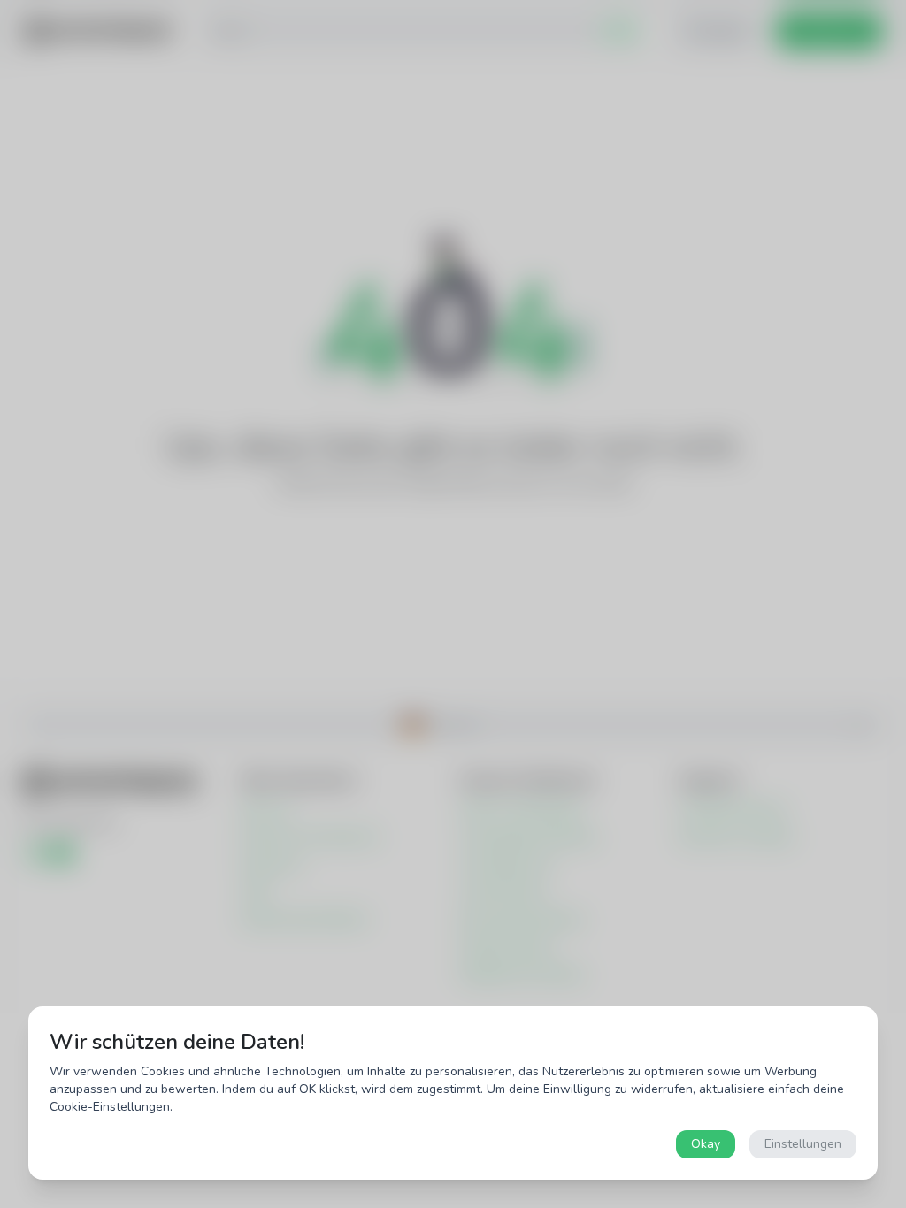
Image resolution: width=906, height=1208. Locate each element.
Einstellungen (802, 1143)
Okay (705, 1143)
